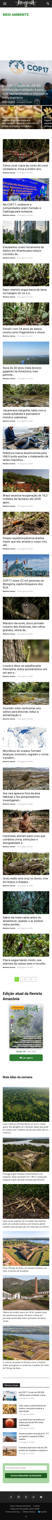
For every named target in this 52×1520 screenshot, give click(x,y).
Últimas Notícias (29, 1512)
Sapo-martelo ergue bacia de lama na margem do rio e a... (25, 291)
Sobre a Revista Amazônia (20, 1506)
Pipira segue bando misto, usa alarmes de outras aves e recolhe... (25, 961)
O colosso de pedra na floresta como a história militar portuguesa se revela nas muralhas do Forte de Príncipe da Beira (26, 1365)
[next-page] (34, 979)
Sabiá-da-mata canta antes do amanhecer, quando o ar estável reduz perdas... (23, 921)
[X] (26, 1497)
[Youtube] (41, 1497)
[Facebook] (11, 1497)
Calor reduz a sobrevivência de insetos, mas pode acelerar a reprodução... (32, 1408)
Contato (36, 1506)
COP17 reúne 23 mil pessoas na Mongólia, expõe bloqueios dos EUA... (23, 584)
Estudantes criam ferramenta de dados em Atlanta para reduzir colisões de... (23, 251)
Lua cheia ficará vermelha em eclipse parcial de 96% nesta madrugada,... (32, 1422)
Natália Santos (8, 102)
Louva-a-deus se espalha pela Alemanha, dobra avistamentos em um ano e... (25, 669)
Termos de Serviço (12, 1512)
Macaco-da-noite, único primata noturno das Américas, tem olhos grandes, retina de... (24, 627)
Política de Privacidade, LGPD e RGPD (25, 1509)
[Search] (48, 3)
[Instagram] (18, 1497)
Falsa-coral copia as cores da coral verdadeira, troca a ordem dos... (25, 167)
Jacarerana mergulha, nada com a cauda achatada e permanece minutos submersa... (24, 414)
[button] (4, 3)
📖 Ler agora (26, 1057)
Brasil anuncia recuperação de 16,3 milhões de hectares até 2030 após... (25, 499)
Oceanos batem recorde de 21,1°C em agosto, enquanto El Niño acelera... (34, 1436)
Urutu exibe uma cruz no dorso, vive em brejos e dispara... (25, 880)
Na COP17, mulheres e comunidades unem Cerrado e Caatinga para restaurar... (22, 208)
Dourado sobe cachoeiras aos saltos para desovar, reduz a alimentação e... (22, 712)
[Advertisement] (26, 39)
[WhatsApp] (33, 1497)
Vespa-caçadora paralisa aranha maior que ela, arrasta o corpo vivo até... (25, 541)
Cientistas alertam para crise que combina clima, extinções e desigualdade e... (24, 839)
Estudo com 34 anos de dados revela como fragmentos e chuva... (25, 330)
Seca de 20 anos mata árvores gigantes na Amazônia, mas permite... (22, 371)
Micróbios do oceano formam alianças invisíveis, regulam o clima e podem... (25, 754)
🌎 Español (42, 1512)
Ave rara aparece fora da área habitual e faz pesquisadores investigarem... (21, 797)
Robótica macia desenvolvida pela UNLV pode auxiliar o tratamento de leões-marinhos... (25, 456)
